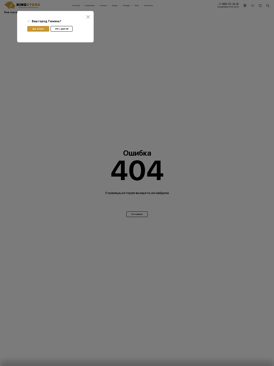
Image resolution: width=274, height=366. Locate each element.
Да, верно (38, 28)
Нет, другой (61, 28)
